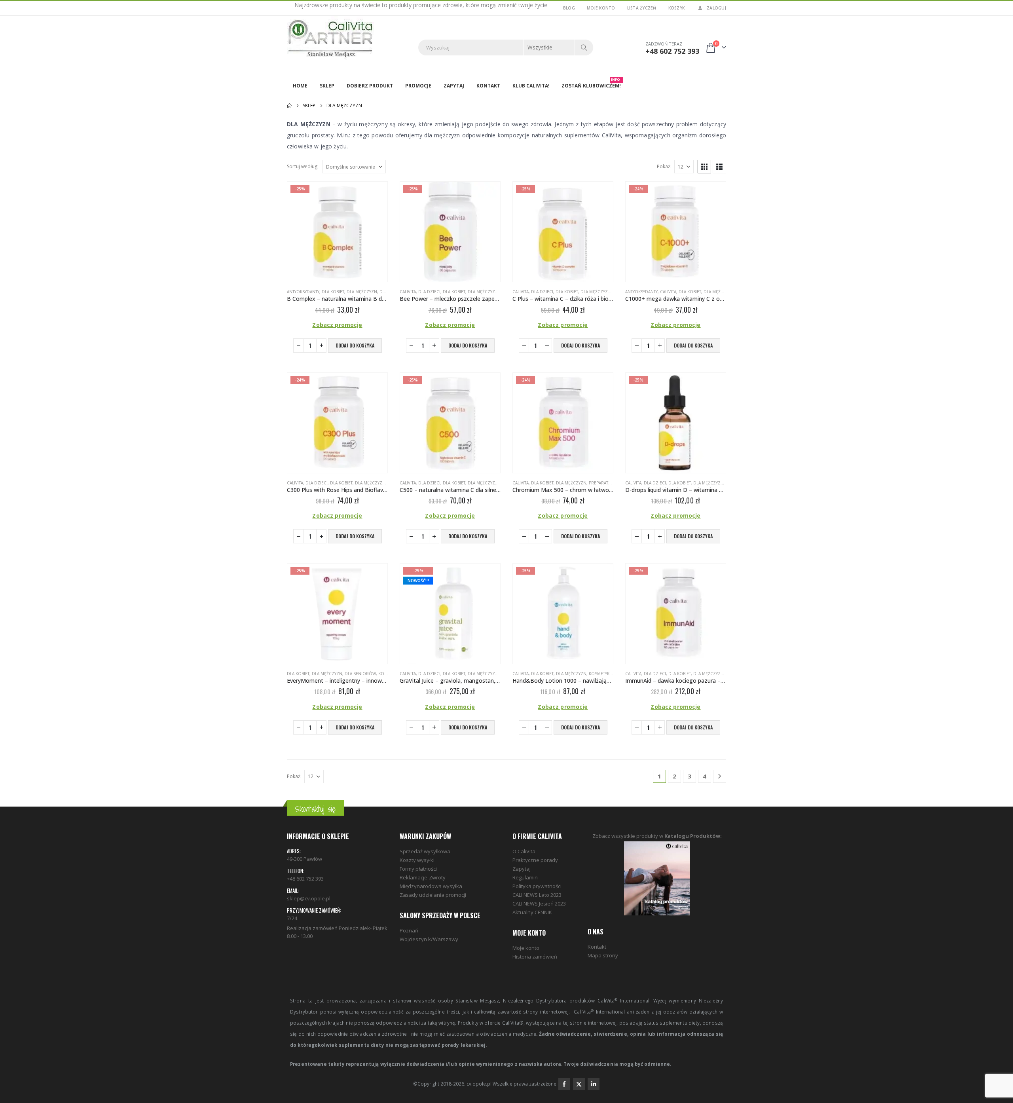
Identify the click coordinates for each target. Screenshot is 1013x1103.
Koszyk (676, 8)
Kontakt (488, 85)
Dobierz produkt (370, 85)
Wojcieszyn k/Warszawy (429, 939)
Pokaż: (664, 166)
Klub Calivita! (531, 85)
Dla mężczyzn (362, 291)
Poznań (409, 930)
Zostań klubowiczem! (591, 84)
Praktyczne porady (535, 860)
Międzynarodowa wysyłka (431, 886)
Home (300, 85)
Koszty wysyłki (417, 860)
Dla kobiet (333, 291)
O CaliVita (523, 851)
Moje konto (601, 8)
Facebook (564, 1084)
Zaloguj (716, 8)
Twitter (579, 1084)
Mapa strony (603, 955)
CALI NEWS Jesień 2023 (539, 903)
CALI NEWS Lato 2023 (537, 894)
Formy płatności (418, 868)
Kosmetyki (600, 673)
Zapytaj (454, 85)
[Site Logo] (330, 39)
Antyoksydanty (303, 291)
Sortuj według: (303, 166)
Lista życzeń (641, 8)
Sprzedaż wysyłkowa (425, 851)
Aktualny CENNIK (532, 912)
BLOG (569, 8)
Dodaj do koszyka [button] (355, 345)
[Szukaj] (584, 47)
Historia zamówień (534, 956)
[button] (704, 166)
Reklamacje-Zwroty (423, 877)
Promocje (418, 85)
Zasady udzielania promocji (433, 894)
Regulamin (525, 877)
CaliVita (408, 291)
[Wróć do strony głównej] (289, 105)
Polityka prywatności (537, 886)
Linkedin (593, 1084)
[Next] (719, 776)
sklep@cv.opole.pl (308, 898)
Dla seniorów (360, 673)
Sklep (327, 85)
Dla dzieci (429, 291)
